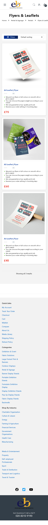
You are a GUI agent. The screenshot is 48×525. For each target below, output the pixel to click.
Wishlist (5, 323)
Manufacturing (7, 442)
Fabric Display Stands (10, 399)
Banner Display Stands (10, 374)
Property (5, 455)
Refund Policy (7, 342)
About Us (5, 330)
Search (34, 4)
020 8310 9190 (24, 515)
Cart (3, 319)
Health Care (6, 438)
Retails (30, 20)
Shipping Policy (8, 338)
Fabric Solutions (8, 355)
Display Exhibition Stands (11, 391)
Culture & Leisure (8, 416)
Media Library (7, 334)
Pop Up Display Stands (11, 395)
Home (4, 20)
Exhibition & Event (9, 352)
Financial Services (8, 427)
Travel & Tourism (8, 477)
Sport (4, 466)
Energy (4, 420)
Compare (5, 327)
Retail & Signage (17, 20)
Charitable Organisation (11, 412)
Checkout (5, 315)
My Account (7, 307)
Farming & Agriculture (10, 424)
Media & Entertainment (11, 451)
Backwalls (6, 402)
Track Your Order (8, 311)
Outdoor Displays (8, 366)
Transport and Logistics (11, 474)
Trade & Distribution (9, 470)
